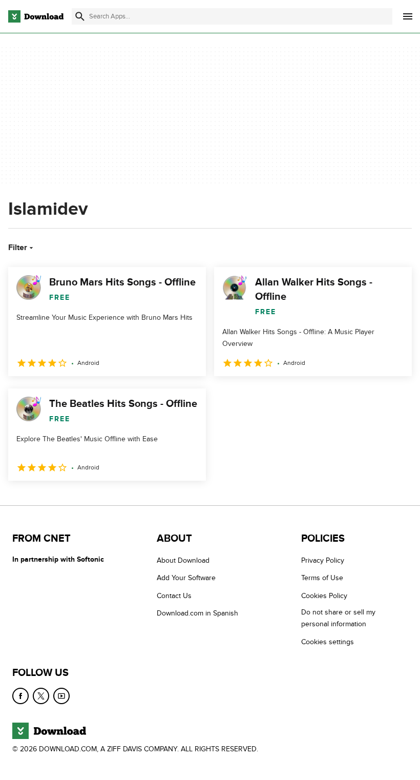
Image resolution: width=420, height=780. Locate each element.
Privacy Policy (322, 560)
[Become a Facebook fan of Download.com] (20, 696)
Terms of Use (322, 577)
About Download (183, 560)
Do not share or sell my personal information (338, 618)
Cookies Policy (324, 595)
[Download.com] (36, 16)
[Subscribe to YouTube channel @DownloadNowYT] (61, 696)
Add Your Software (186, 577)
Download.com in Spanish (197, 613)
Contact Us (174, 595)
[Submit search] (80, 16)
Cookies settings (327, 642)
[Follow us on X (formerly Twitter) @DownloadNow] (41, 696)
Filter (17, 247)
